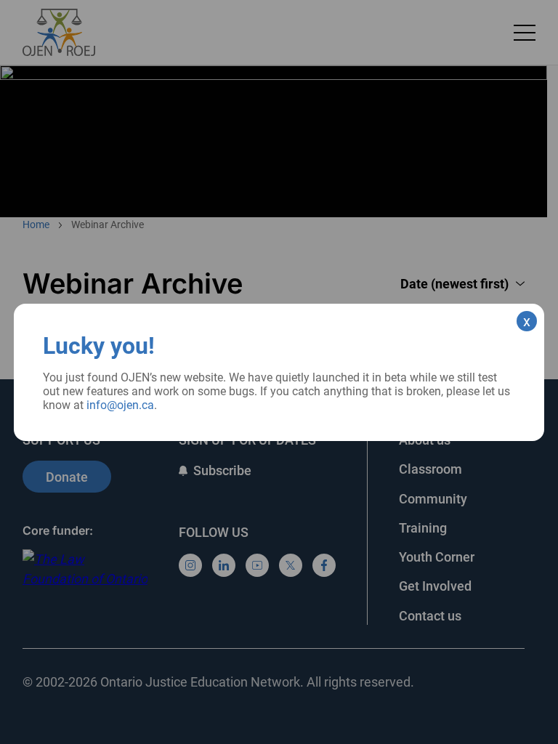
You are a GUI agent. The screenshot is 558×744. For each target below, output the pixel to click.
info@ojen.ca (120, 405)
